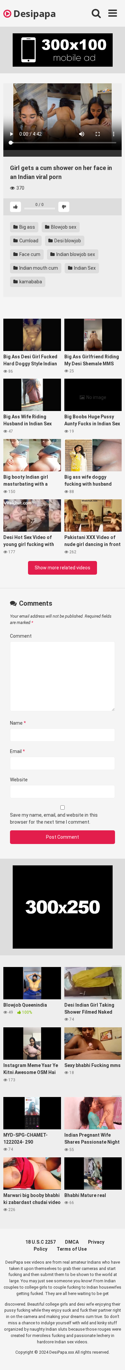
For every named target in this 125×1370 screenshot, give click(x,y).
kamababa (30, 281)
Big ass (26, 227)
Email (17, 751)
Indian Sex (84, 268)
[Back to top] (113, 1356)
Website (19, 779)
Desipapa (33, 13)
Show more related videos (62, 567)
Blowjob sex (63, 227)
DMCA (72, 1242)
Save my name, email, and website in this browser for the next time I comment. (54, 818)
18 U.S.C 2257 (40, 1242)
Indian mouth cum (38, 268)
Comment (21, 636)
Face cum (29, 254)
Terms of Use (72, 1249)
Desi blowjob (67, 240)
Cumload (28, 240)
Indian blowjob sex (75, 254)
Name (18, 723)
